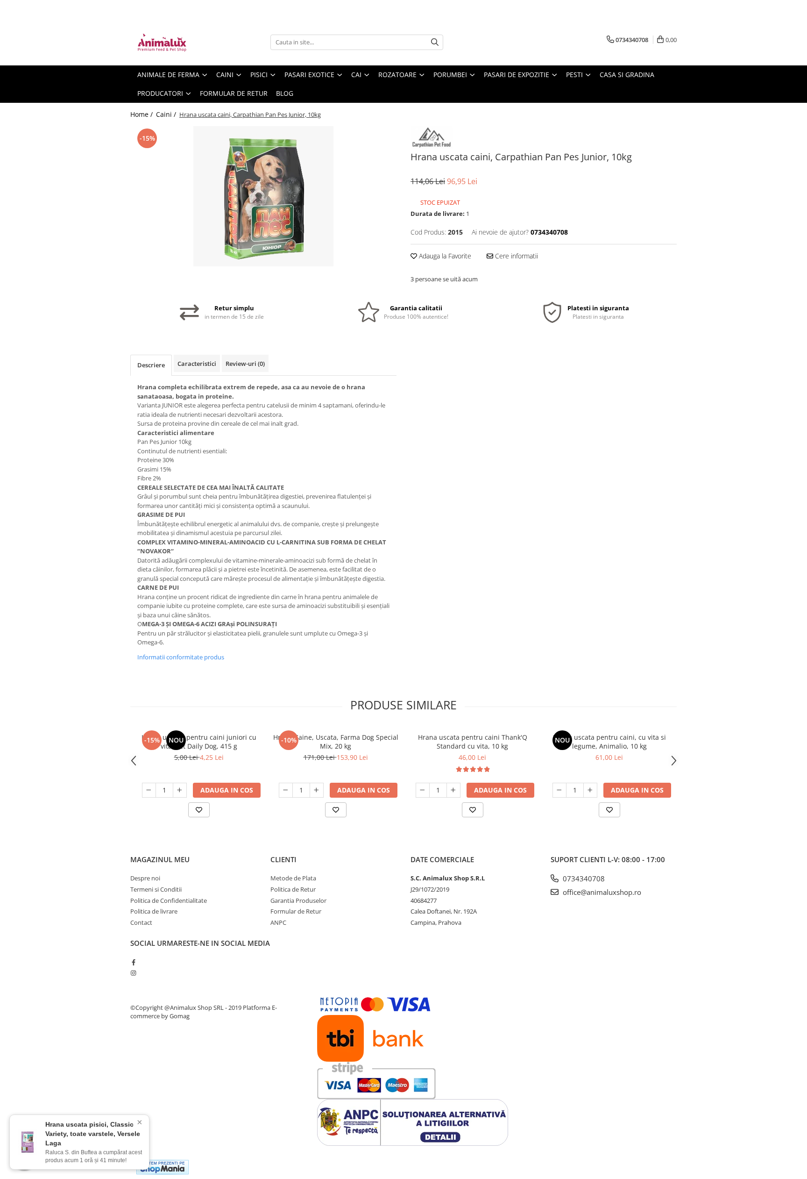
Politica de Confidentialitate (168, 900)
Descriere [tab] (151, 365)
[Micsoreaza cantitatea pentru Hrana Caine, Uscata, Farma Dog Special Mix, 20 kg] (286, 790)
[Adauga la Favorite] (199, 809)
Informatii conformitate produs (180, 657)
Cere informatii (515, 255)
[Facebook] (133, 962)
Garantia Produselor (298, 900)
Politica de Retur (293, 889)
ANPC (278, 922)
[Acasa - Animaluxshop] (177, 42)
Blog (284, 93)
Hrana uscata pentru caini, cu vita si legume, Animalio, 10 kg (609, 741)
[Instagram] (133, 973)
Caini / (167, 114)
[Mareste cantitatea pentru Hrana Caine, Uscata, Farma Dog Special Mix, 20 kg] (317, 790)
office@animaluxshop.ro (601, 892)
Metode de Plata (293, 878)
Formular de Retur (234, 93)
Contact (141, 922)
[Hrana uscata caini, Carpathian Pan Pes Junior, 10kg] (263, 196)
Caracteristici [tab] (196, 363)
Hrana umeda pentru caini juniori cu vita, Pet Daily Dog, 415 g (199, 741)
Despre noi (145, 878)
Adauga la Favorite (444, 255)
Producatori (161, 93)
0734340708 (583, 878)
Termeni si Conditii (156, 889)
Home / (142, 114)
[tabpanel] (263, 196)
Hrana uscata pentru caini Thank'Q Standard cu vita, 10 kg (472, 741)
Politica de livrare (153, 911)
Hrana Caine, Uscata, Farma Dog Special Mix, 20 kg (335, 741)
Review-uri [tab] (245, 363)
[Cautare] (434, 42)
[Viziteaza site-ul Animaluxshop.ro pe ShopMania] (162, 1167)
